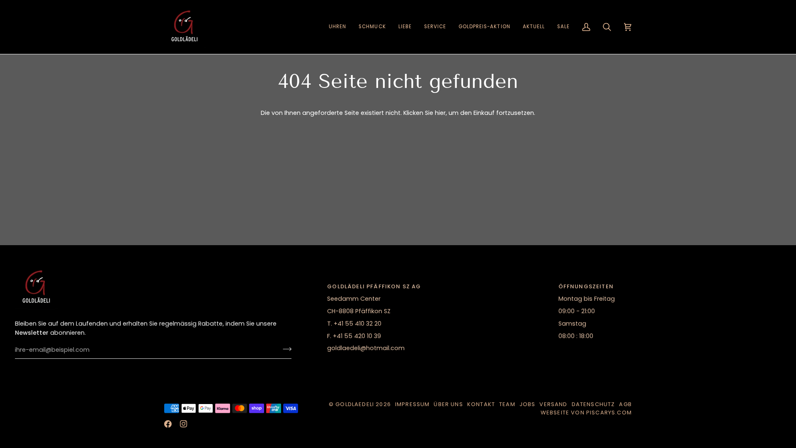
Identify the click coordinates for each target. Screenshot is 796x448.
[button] (337, 27)
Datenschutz (593, 404)
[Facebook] (168, 424)
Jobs (527, 404)
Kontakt (481, 404)
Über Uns (448, 404)
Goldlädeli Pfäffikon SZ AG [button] (374, 286)
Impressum (412, 404)
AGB (625, 404)
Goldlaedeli (354, 404)
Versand (553, 404)
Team (507, 404)
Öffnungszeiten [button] (586, 286)
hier (440, 113)
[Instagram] (183, 424)
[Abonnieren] (284, 348)
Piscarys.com (609, 412)
